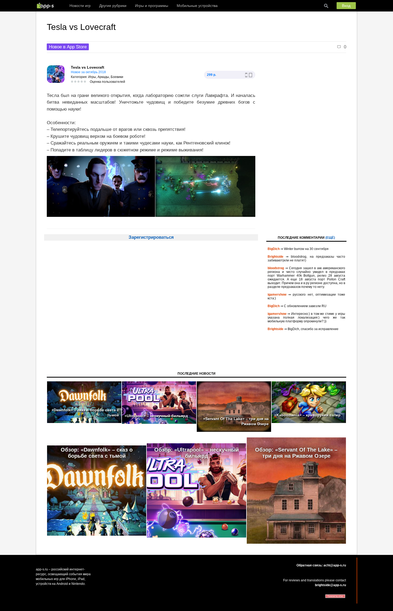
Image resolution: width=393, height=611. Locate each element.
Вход (346, 5)
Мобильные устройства (197, 5)
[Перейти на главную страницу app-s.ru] (46, 5)
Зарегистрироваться (151, 237)
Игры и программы (151, 5)
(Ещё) (330, 238)
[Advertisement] (306, 144)
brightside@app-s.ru (330, 585)
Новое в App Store (68, 46)
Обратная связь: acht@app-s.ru (321, 565)
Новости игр (80, 5)
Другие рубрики (112, 5)
